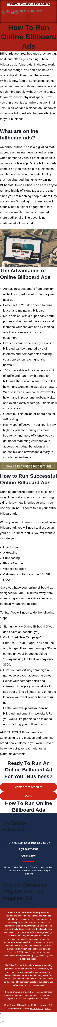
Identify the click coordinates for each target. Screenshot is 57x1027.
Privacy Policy (36, 1008)
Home (7, 867)
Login (47, 870)
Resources (37, 870)
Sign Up (29, 873)
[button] (28, 17)
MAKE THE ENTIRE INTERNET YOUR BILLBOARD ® (23, 11)
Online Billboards (20, 867)
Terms (48, 1008)
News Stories (45, 867)
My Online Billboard (28, 4)
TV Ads (33, 867)
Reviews (26, 870)
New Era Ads (13, 870)
